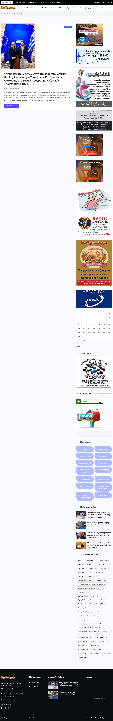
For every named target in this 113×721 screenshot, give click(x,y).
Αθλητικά (85, 456)
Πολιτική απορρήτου (18, 718)
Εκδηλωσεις (103, 470)
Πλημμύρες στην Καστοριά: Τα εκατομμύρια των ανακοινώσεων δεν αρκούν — (99, 545)
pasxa (81, 572)
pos (90, 572)
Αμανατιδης (101, 580)
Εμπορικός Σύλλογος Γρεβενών (88, 612)
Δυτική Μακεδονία (85, 604)
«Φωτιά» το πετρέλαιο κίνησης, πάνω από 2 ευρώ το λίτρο (68, 693)
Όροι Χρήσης (5, 718)
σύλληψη (82, 657)
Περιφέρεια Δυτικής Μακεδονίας (89, 627)
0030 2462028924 (9, 697)
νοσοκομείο (96, 649)
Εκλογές (82, 608)
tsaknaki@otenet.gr (9, 700)
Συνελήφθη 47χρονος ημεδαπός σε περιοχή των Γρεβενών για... (44, 2)
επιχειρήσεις (83, 649)
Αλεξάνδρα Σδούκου (85, 580)
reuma (99, 572)
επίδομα (95, 645)
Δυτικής (100, 604)
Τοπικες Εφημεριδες (87, 8)
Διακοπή (99, 600)
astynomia (104, 560)
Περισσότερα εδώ (11, 106)
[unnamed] (94, 121)
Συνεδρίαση (102, 637)
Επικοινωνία (34, 686)
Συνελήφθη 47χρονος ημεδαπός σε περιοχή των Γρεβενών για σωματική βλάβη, (99, 535)
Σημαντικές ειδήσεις (85, 637)
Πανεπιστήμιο (83, 620)
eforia (90, 564)
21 (99, 329)
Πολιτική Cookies (32, 718)
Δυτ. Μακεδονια (43, 8)
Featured (82, 568)
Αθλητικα (62, 8)
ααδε (93, 641)
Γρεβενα (54, 8)
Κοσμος (33, 8)
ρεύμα (107, 653)
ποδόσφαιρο (94, 653)
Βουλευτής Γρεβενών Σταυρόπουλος (90, 588)
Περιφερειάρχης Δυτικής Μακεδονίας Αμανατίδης (92, 632)
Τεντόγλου (82, 641)
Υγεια (69, 8)
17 (79, 329)
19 (89, 329)
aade (80, 560)
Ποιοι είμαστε (35, 682)
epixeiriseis (101, 564)
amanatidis (91, 560)
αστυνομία (82, 645)
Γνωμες (75, 8)
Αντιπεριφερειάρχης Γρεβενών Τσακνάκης (91, 584)
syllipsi (92, 576)
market (93, 568)
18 (84, 329)
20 (94, 329)
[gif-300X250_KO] (89, 35)
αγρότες (104, 641)
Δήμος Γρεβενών (84, 600)
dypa (80, 564)
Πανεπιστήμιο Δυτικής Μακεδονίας (89, 624)
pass (103, 568)
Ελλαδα (26, 8)
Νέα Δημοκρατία (99, 616)
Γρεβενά (82, 592)
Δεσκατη (103, 463)
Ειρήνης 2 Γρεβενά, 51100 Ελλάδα (12, 693)
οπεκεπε (82, 653)
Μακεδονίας (83, 616)
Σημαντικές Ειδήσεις (103, 487)
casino (85, 449)
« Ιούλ (78, 347)
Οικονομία (85, 486)
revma (81, 576)
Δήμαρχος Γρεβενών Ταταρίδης (88, 596)
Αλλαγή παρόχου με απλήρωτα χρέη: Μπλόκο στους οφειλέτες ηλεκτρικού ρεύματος (98, 514)
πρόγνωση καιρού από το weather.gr (99, 698)
